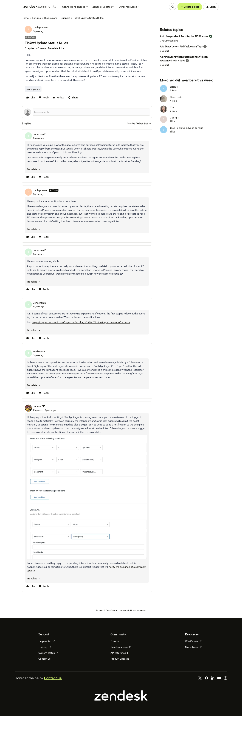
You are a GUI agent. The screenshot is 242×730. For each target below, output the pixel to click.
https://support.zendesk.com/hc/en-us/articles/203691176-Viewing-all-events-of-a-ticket (81, 322)
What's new (192, 641)
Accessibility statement (133, 610)
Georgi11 (174, 117)
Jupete (37, 406)
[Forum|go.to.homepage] (40, 6)
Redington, (39, 351)
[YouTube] (219, 678)
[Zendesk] (121, 699)
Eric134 (174, 86)
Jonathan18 (39, 134)
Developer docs (119, 647)
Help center (45, 641)
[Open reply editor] (87, 112)
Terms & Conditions (106, 610)
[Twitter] (200, 678)
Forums (36, 18)
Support (65, 18)
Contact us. (53, 678)
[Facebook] (206, 678)
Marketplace (192, 647)
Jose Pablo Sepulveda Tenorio (186, 127)
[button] (190, 6)
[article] (87, 156)
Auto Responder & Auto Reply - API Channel (184, 36)
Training (43, 647)
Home (25, 18)
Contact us (44, 658)
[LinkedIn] (213, 678)
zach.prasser (40, 27)
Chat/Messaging (169, 40)
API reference (118, 652)
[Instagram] (225, 678)
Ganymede (176, 97)
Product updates (120, 658)
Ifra (172, 107)
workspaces (33, 89)
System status (46, 652)
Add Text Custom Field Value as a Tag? (181, 46)
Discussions (50, 18)
